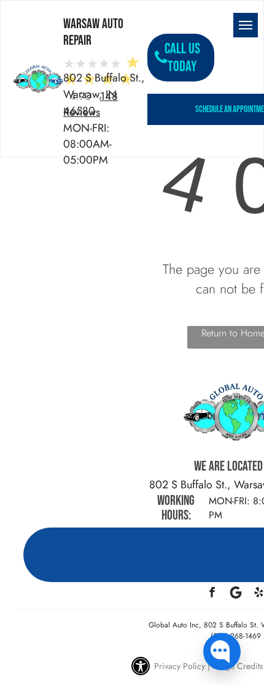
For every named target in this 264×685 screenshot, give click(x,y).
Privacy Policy (179, 666)
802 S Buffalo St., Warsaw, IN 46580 (104, 94)
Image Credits (237, 666)
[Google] (235, 593)
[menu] (245, 25)
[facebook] (212, 593)
